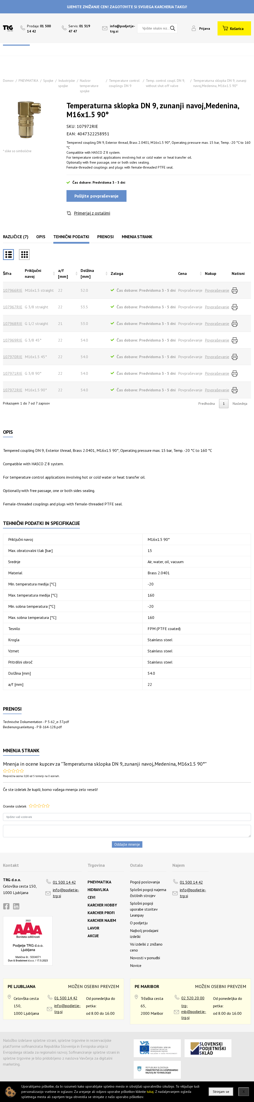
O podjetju (139, 922)
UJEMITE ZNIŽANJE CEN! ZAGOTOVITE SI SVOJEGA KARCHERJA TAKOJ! (127, 6)
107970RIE (12, 356)
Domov (8, 80)
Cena (182, 273)
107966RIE (12, 290)
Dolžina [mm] (87, 273)
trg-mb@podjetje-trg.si (193, 1011)
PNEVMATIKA (28, 80)
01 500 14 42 (64, 882)
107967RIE (12, 306)
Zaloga (117, 273)
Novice (135, 965)
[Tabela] (8, 254)
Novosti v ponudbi (145, 957)
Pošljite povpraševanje (96, 196)
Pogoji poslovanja (145, 881)
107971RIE (12, 373)
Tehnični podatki (71, 236)
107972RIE (12, 389)
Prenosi (105, 236)
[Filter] (24, 254)
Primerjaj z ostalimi (92, 213)
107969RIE (12, 340)
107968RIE (12, 323)
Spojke (48, 80)
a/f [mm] (63, 273)
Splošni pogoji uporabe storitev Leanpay (144, 909)
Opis (40, 236)
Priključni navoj (33, 273)
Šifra (7, 273)
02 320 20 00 (192, 997)
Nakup (210, 273)
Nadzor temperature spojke (89, 85)
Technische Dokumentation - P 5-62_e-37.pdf (36, 722)
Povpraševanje (217, 290)
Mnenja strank (137, 236)
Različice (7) (15, 236)
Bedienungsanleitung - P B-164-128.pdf (32, 727)
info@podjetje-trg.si (66, 892)
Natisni (238, 273)
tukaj (150, 1091)
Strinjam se (221, 1091)
